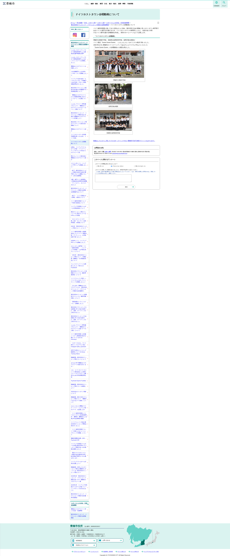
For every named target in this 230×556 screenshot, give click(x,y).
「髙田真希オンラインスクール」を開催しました (78, 302)
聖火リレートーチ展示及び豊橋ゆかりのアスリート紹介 (78, 157)
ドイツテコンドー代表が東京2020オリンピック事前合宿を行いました (78, 423)
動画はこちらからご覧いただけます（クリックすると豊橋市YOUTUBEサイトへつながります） (124, 141)
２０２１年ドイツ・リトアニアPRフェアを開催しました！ (79, 165)
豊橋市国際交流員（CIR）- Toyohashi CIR (78, 439)
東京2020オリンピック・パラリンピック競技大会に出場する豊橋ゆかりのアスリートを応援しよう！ (78, 115)
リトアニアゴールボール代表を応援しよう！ (78, 462)
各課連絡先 (79, 540)
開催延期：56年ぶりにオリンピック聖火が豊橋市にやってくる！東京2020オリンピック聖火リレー (78, 469)
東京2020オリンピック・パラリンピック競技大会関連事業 (90, 25)
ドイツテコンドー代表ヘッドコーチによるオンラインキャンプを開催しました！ (78, 280)
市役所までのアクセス (82, 545)
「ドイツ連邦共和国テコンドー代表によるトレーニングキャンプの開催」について (78, 432)
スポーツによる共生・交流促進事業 (117, 23)
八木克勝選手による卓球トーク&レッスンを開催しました (79, 73)
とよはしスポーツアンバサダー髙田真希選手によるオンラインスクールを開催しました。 (78, 59)
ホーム (73, 23)
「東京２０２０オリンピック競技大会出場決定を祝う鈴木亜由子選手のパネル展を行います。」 (78, 455)
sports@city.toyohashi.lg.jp (119, 153)
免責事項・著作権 (108, 551)
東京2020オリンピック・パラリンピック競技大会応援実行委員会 (78, 495)
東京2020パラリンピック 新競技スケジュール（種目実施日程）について (79, 272)
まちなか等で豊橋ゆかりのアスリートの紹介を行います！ (78, 364)
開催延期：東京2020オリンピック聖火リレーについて (78, 358)
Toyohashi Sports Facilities (78, 380)
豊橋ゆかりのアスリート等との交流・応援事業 (78, 509)
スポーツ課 (100, 23)
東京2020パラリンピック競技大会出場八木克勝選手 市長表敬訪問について (78, 89)
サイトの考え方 (135, 551)
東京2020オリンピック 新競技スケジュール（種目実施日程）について (79, 296)
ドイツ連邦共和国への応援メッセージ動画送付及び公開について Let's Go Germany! (78, 336)
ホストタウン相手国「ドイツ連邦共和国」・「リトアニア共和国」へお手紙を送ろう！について (78, 248)
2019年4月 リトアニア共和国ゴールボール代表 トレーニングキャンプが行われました (79, 487)
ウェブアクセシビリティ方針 (151, 551)
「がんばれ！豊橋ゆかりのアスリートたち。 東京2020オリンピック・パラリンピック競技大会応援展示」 (79, 288)
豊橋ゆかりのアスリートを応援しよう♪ (78, 67)
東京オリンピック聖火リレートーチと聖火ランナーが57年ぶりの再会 (78, 213)
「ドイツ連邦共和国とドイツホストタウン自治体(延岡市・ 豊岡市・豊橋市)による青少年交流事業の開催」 (79, 415)
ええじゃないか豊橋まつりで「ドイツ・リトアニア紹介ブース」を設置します (78, 407)
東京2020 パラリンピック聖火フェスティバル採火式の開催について (79, 123)
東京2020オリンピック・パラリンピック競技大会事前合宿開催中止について (78, 190)
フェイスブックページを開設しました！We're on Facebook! (78, 265)
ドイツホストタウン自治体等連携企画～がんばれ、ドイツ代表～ (78, 136)
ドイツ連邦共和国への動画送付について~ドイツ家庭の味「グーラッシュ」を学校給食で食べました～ (79, 234)
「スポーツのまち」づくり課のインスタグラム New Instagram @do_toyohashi (78, 344)
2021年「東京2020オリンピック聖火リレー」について (79, 227)
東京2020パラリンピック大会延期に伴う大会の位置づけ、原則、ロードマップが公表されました (78, 309)
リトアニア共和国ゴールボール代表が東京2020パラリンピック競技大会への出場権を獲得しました (78, 446)
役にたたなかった (141, 166)
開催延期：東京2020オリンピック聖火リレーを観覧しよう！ (78, 386)
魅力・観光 (112, 3)
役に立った (101, 166)
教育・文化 (103, 3)
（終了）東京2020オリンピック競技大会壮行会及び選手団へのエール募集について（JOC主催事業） (78, 173)
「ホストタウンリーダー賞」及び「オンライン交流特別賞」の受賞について (78, 220)
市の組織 (79, 23)
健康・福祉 (94, 3)
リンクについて (94, 551)
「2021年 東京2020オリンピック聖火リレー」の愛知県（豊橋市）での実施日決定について (79, 257)
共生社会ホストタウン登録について (78, 392)
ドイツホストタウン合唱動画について (78, 142)
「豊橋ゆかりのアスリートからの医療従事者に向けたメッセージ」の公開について (78, 97)
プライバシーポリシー (79, 551)
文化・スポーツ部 (90, 23)
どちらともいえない (118, 166)
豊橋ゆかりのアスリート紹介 (78, 130)
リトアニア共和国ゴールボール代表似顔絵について (78, 207)
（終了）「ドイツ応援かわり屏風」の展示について (78, 196)
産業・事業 (121, 3)
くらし (86, 3)
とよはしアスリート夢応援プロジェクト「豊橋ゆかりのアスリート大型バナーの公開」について (78, 327)
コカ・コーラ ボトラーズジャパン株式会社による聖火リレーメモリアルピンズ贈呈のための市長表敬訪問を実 (78, 373)
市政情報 (130, 3)
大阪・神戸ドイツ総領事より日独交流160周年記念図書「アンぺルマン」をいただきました (79, 182)
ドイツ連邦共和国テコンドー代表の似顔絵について (78, 202)
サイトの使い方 (122, 551)
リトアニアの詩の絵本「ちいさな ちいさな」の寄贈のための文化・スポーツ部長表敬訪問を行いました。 (78, 81)
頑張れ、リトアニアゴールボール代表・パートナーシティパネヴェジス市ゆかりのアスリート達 (78, 149)
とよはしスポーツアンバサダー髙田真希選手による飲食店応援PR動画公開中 (78, 51)
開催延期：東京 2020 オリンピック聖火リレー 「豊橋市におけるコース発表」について (79, 399)
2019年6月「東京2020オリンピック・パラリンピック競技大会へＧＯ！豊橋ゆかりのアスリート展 (78, 478)
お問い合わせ (106, 540)
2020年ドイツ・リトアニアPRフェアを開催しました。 (79, 241)
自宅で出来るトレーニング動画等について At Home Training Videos (78, 351)
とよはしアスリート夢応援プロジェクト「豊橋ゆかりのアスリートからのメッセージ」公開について (78, 106)
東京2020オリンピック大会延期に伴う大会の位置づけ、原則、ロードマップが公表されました (78, 318)
